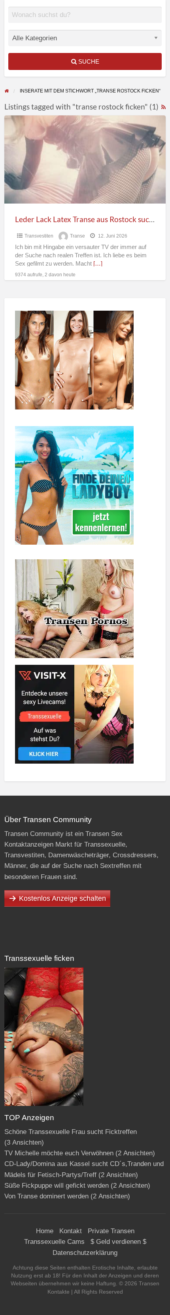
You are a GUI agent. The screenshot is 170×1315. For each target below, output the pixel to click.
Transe (77, 236)
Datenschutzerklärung (85, 1253)
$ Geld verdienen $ (118, 1241)
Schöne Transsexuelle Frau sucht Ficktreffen (70, 1132)
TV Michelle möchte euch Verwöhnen (58, 1153)
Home (44, 1231)
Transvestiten (39, 236)
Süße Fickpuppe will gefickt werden (56, 1185)
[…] (97, 263)
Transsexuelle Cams (54, 1241)
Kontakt (70, 1231)
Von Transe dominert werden (46, 1196)
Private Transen (111, 1231)
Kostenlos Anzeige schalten (62, 898)
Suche (88, 61)
